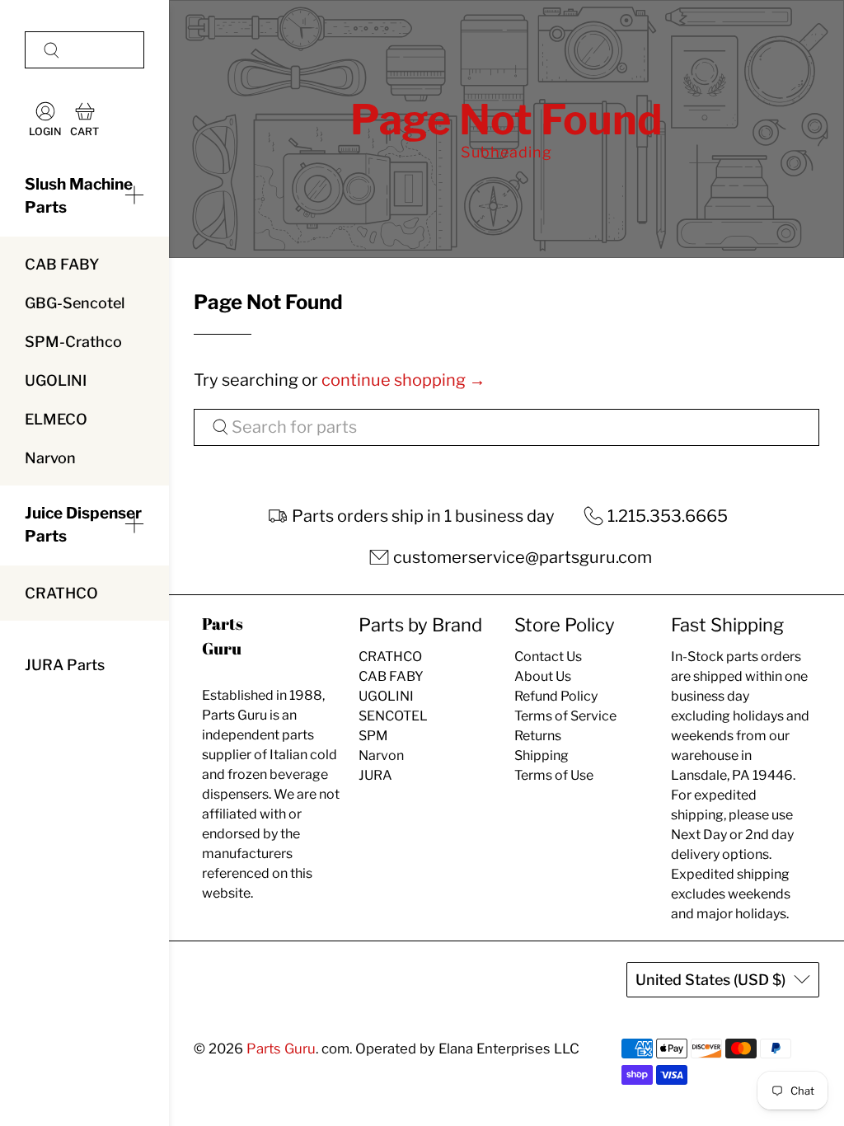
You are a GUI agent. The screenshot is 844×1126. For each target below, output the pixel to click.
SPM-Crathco (73, 341)
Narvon (50, 458)
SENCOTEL (393, 716)
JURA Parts (65, 664)
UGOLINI (56, 380)
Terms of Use (553, 775)
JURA (375, 775)
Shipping (541, 755)
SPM (373, 736)
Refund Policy (556, 696)
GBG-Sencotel (74, 303)
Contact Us (548, 656)
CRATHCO (61, 593)
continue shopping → (403, 380)
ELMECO (56, 419)
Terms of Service (565, 716)
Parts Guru (281, 1048)
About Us (542, 676)
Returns (537, 736)
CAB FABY (62, 264)
